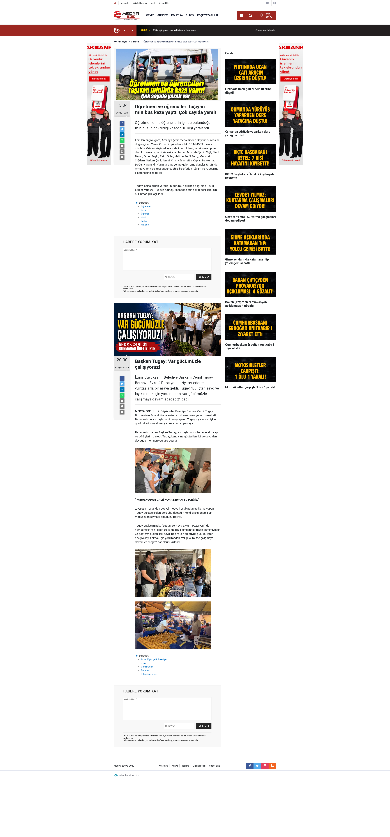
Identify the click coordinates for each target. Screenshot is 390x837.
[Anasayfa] (115, 3)
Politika (177, 15)
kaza (143, 210)
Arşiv (153, 3)
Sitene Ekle (164, 3)
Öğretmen (146, 206)
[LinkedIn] (122, 134)
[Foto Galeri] (274, 3)
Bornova (145, 670)
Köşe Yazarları (207, 15)
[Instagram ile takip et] (265, 766)
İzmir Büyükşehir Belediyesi (154, 659)
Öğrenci (145, 213)
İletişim (185, 766)
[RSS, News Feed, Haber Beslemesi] (272, 766)
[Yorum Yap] (122, 157)
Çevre (150, 15)
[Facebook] (122, 123)
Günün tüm (265, 30)
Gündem (162, 15)
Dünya (190, 15)
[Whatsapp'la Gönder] (122, 140)
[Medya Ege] (127, 15)
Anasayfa (163, 766)
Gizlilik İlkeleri (199, 766)
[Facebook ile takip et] (250, 766)
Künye (175, 766)
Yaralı (143, 217)
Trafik (144, 221)
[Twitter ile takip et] (257, 766)
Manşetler (125, 3)
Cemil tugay (147, 666)
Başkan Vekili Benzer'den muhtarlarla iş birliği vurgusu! (181, 30)
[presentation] (124, 30)
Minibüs (145, 224)
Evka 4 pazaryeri (149, 674)
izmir (143, 663)
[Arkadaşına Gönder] (122, 146)
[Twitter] (122, 129)
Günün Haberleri (140, 3)
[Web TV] (267, 3)
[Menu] (241, 15)
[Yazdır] (122, 151)
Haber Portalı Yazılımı (129, 775)
